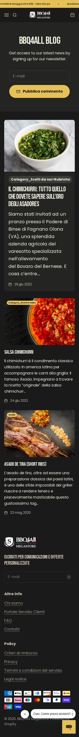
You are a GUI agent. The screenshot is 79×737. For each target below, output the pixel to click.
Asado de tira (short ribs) (25, 464)
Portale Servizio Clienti (24, 611)
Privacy (10, 661)
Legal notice (15, 679)
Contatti (12, 629)
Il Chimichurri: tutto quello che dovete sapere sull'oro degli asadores (37, 196)
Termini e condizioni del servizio (33, 670)
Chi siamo (13, 603)
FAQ (7, 620)
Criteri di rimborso (21, 653)
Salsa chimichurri (18, 352)
